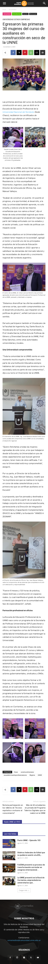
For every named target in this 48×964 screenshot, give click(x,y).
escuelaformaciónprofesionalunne (15, 775)
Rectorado (33, 14)
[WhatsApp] (30, 52)
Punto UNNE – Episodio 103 (28, 840)
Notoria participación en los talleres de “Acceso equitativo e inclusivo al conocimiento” (13, 809)
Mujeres (32, 775)
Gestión (25, 14)
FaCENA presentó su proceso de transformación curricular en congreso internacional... (31, 867)
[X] (19, 52)
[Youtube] (37, 957)
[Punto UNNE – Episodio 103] (9, 843)
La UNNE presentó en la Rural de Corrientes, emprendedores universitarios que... (30, 880)
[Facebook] (13, 52)
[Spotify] (24, 957)
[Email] (36, 52)
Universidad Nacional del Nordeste (18, 112)
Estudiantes (16, 14)
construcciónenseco (27, 772)
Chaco (16, 772)
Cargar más (23, 890)
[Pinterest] (25, 52)
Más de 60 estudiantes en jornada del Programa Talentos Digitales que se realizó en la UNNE (34, 809)
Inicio (4, 9)
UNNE (40, 775)
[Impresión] (42, 52)
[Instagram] (17, 957)
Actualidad (12, 9)
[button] (4, 3)
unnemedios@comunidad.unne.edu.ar (24, 940)
